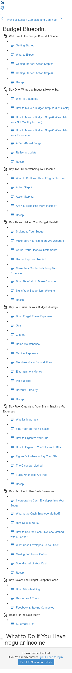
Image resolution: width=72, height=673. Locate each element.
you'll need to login (51, 657)
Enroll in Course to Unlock (36, 662)
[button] (2, 3)
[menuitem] (2, 9)
